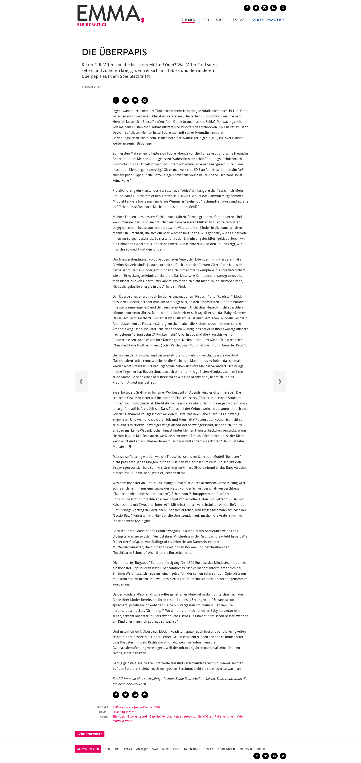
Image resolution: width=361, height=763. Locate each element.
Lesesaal (238, 20)
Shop (220, 20)
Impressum (246, 748)
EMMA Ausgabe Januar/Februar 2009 (136, 707)
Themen (188, 20)
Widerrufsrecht (170, 748)
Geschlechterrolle (160, 716)
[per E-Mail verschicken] (135, 100)
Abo (205, 20)
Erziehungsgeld (137, 716)
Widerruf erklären (88, 748)
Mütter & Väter (122, 721)
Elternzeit (119, 716)
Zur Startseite (90, 734)
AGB (155, 748)
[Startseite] (111, 15)
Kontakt (261, 748)
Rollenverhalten (224, 716)
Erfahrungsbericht (124, 712)
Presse (128, 748)
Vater (240, 716)
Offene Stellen (226, 748)
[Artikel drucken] (144, 100)
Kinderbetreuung (184, 716)
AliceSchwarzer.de (269, 20)
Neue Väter (205, 716)
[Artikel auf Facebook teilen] (116, 100)
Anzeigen (142, 748)
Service (208, 748)
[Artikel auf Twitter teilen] (125, 100)
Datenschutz (192, 748)
